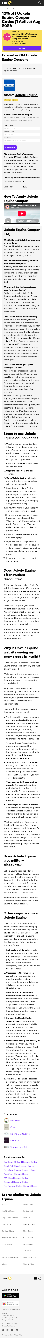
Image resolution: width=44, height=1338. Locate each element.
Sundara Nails (28, 1211)
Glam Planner (28, 1231)
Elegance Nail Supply (9, 1238)
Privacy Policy (18, 1335)
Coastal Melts (28, 1244)
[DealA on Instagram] (7, 1330)
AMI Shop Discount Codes (16, 1178)
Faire (3, 1251)
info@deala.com (11, 1326)
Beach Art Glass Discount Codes (18, 1166)
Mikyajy (4, 1264)
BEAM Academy (29, 1224)
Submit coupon (10, 147)
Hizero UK (26, 1218)
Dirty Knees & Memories (10, 1218)
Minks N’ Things (28, 1264)
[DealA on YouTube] (12, 1330)
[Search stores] (40, 3)
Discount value (9, 132)
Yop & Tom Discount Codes (16, 1174)
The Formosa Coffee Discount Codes (20, 1186)
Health (15, 100)
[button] (22, 37)
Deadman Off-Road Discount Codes (20, 1162)
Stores (9, 9)
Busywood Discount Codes (16, 1182)
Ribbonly (5, 1204)
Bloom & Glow (7, 1244)
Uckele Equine (26, 95)
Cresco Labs (6, 1224)
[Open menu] (35, 3)
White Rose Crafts (29, 1257)
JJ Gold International (30, 1251)
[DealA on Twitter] (3, 1330)
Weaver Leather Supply (10, 1257)
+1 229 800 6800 (11, 1324)
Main (3, 9)
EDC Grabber (28, 1238)
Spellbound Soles (8, 1231)
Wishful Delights (28, 1204)
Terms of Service (7, 1335)
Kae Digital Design (8, 1211)
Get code (22, 48)
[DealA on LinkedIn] (16, 1330)
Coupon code (9, 126)
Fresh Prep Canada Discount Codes (20, 1170)
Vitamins (7, 100)
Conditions (8, 138)
